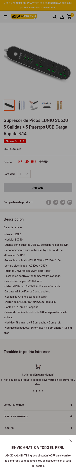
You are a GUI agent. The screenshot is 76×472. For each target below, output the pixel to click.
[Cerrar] (71, 440)
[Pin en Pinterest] (55, 202)
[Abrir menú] (5, 16)
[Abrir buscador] (55, 17)
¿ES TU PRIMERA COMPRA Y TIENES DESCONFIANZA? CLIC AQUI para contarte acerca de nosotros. (38, 5)
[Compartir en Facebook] (48, 202)
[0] (69, 16)
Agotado (38, 187)
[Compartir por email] (69, 202)
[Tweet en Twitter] (62, 202)
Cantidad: (9, 173)
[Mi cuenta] (62, 17)
